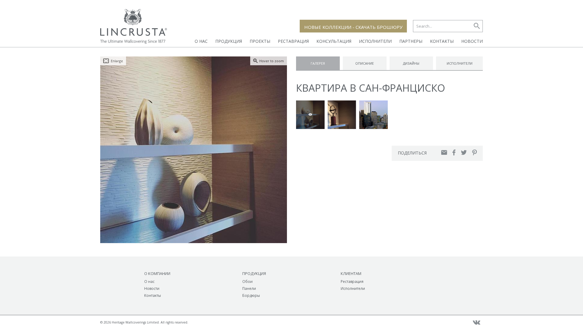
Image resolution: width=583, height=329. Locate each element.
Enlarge (117, 61)
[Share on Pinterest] (474, 152)
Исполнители (375, 41)
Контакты (442, 41)
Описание (364, 63)
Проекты (260, 41)
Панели (249, 288)
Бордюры (251, 295)
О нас (201, 41)
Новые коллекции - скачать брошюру (353, 27)
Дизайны (411, 63)
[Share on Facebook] (453, 152)
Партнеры (410, 41)
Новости (472, 41)
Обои (247, 281)
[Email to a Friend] (444, 152)
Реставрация (293, 41)
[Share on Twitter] (464, 152)
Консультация (333, 41)
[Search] (477, 26)
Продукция (228, 41)
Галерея (318, 63)
